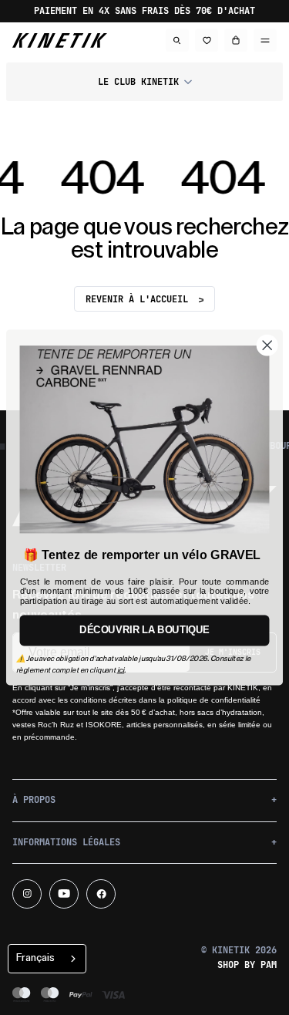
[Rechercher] (177, 40)
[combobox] (47, 958)
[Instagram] (27, 894)
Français (35, 958)
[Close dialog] (267, 345)
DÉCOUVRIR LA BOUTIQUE (144, 631)
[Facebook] (101, 894)
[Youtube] (64, 894)
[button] (144, 81)
